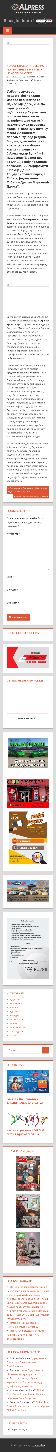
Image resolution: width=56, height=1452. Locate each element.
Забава (14, 1007)
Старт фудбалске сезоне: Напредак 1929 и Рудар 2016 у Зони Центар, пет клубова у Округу (28, 1314)
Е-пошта (12, 589)
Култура (14, 1015)
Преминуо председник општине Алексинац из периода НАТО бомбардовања (27, 1334)
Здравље (15, 1011)
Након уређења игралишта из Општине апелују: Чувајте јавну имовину (25, 1382)
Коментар (13, 533)
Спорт (13, 1035)
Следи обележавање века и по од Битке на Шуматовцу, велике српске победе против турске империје (27, 1302)
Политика (23, 80)
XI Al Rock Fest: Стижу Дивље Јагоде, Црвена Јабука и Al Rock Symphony (26, 1394)
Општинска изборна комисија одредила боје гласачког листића (27, 490)
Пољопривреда (18, 1027)
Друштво (13, 80)
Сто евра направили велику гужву (30, 496)
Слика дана (16, 1031)
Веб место (13, 602)
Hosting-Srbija (38, 1445)
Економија (16, 1003)
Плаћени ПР (17, 1019)
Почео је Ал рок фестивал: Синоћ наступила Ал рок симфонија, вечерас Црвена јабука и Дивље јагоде (28, 1290)
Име (10, 576)
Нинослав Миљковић (36, 76)
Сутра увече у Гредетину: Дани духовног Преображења (26, 1362)
